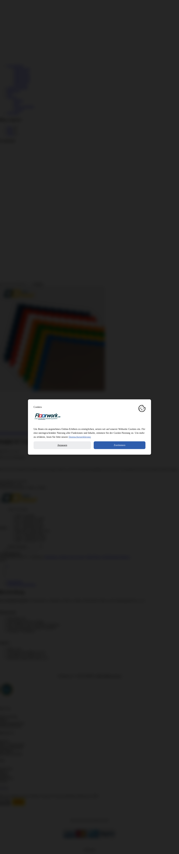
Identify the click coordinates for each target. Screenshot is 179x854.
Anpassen (62, 445)
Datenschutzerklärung (80, 436)
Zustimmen (119, 445)
